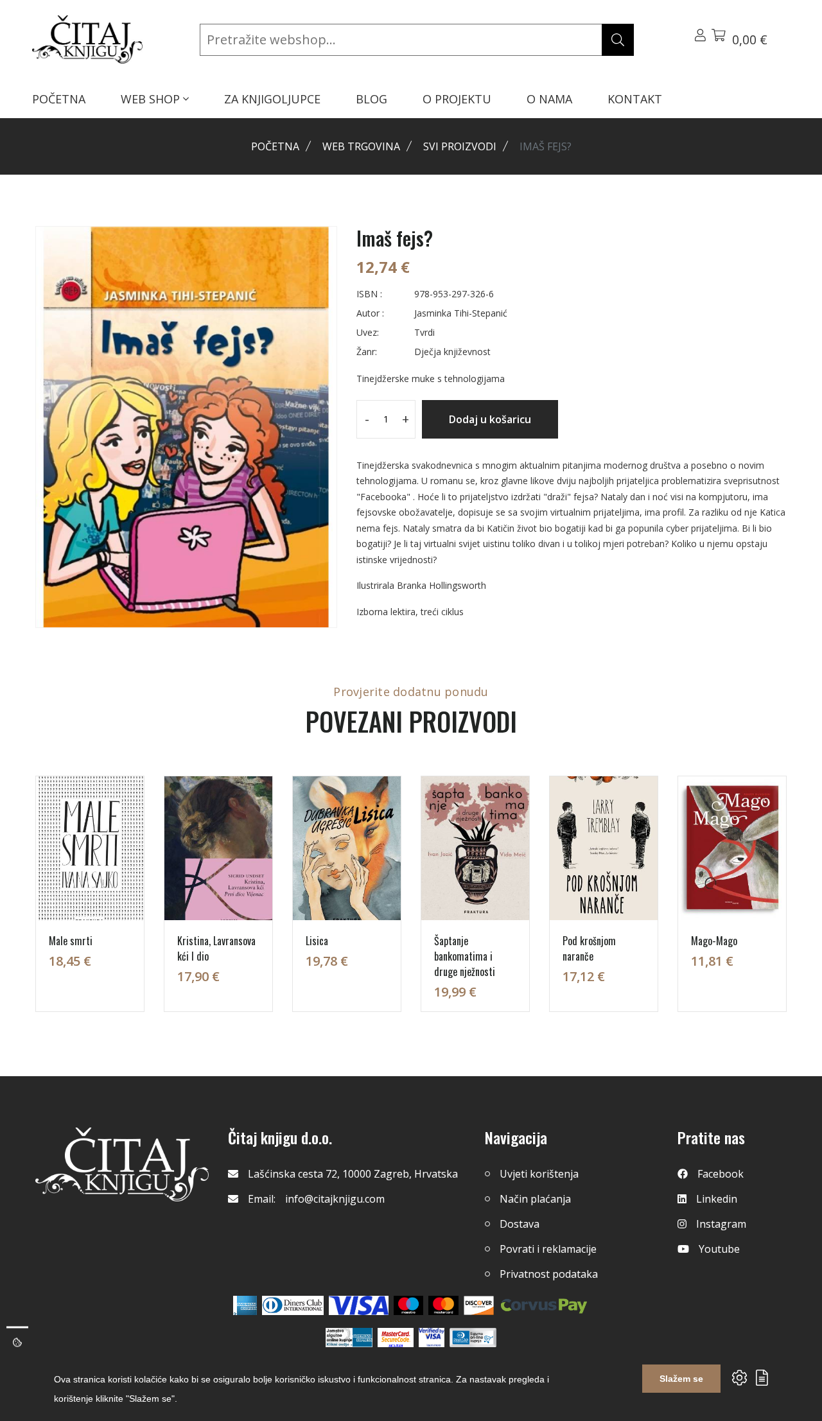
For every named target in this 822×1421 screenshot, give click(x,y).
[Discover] (478, 1305)
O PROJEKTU (457, 99)
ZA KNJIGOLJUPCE (272, 99)
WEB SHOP (152, 99)
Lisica (317, 940)
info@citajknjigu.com (335, 1199)
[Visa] (359, 1305)
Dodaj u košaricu (490, 419)
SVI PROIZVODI (459, 146)
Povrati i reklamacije (548, 1249)
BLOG (371, 99)
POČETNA (58, 99)
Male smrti (70, 940)
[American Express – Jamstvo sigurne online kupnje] (348, 1337)
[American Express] (245, 1305)
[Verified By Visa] (431, 1337)
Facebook (720, 1174)
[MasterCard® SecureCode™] (395, 1337)
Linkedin (716, 1199)
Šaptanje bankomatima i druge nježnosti (464, 956)
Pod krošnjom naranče (589, 948)
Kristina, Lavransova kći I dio (216, 948)
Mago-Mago (714, 940)
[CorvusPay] (544, 1305)
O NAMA (549, 99)
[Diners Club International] (293, 1305)
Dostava (519, 1224)
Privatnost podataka (549, 1274)
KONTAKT (635, 99)
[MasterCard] (408, 1305)
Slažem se (681, 1378)
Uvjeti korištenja (539, 1174)
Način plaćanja (535, 1199)
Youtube (719, 1249)
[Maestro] (443, 1305)
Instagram (721, 1224)
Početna (275, 146)
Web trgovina (361, 146)
